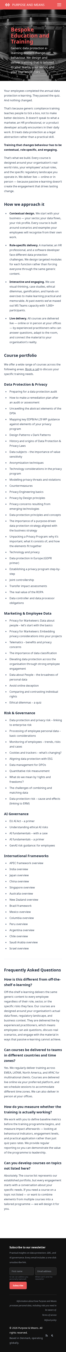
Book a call (32, 369)
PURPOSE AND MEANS (28, 5)
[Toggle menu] (59, 5)
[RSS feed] (46, 1335)
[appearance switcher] (52, 1335)
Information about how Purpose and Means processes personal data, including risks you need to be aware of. (33, 1305)
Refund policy (50, 1320)
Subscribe (18, 1285)
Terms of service (49, 1315)
